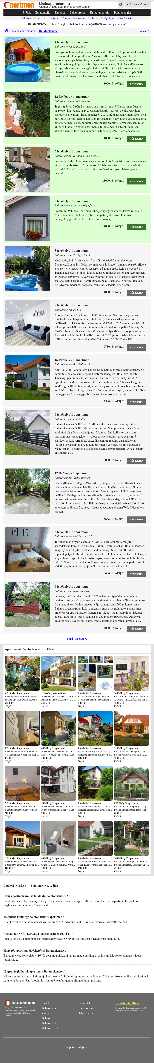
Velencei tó (79, 18)
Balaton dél (49, 1023)
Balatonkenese (48, 31)
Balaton (27, 18)
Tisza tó (66, 18)
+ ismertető (142, 31)
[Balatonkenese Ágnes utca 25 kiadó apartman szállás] (27, 491)
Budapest (93, 18)
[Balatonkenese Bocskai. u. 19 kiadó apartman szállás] (27, 377)
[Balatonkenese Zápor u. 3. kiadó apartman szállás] (27, 59)
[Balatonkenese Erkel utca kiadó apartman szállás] (27, 432)
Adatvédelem (86, 1013)
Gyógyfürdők (108, 18)
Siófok (27, 12)
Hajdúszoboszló (99, 12)
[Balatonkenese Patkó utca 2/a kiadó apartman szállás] (27, 114)
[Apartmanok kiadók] (21, 5)
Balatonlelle (42, 12)
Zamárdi (60, 12)
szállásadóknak (138, 4)
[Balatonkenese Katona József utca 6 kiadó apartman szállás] (27, 218)
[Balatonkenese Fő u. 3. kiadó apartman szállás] (27, 323)
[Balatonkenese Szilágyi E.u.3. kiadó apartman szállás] (27, 268)
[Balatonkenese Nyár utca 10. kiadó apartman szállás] (27, 604)
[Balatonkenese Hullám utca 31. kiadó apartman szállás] (27, 549)
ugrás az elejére (77, 638)
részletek (136, 84)
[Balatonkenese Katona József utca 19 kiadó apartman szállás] (27, 169)
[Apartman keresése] (121, 5)
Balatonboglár (122, 12)
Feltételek (85, 1003)
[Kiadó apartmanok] (5, 31)
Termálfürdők (125, 18)
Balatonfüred (78, 12)
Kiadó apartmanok (23, 31)
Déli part (54, 18)
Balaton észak (50, 1028)
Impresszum (86, 1008)
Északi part (40, 18)
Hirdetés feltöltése (127, 1003)
